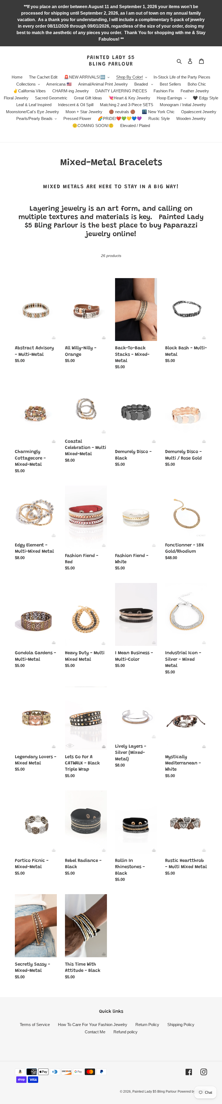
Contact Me (95, 1032)
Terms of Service (35, 1024)
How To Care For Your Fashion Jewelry (92, 1024)
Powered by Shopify (192, 1091)
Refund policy (125, 1032)
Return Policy (147, 1024)
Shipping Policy (180, 1024)
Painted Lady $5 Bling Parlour (111, 61)
